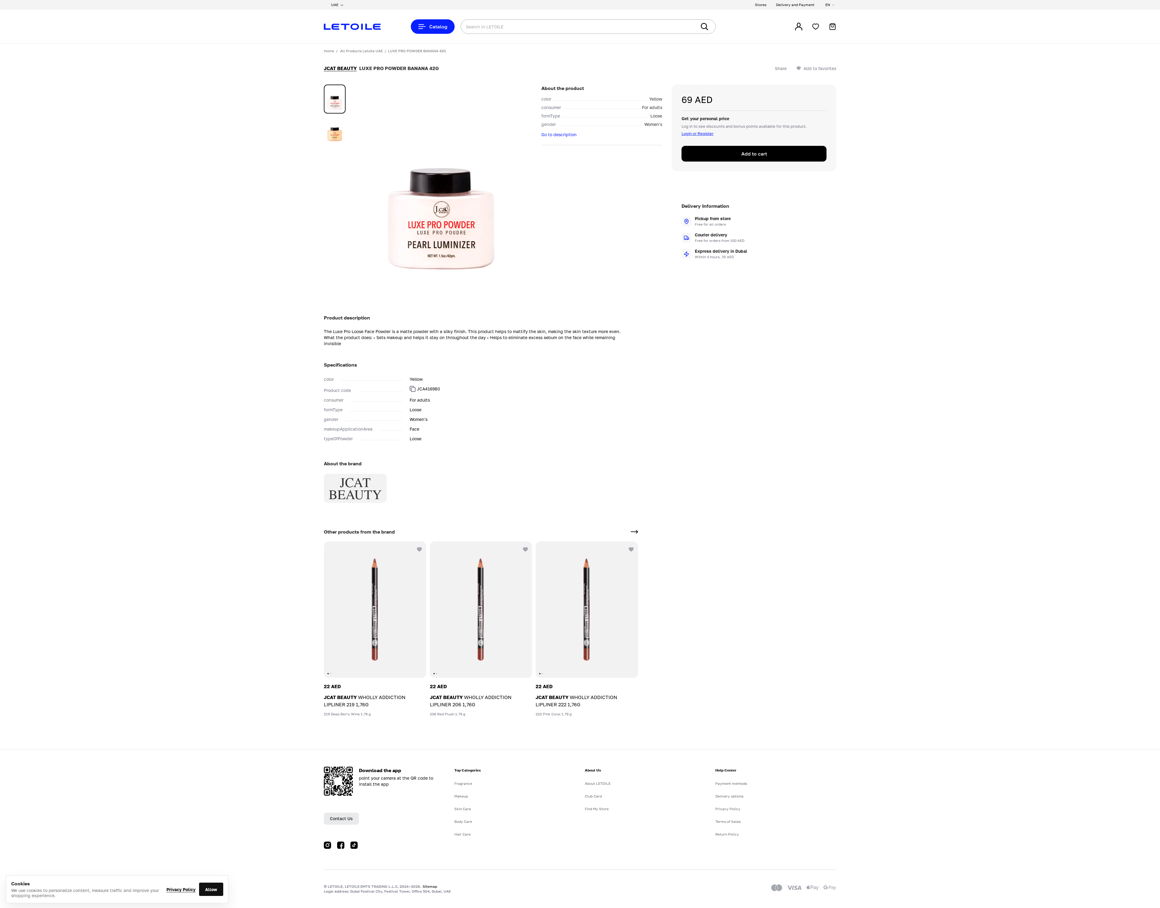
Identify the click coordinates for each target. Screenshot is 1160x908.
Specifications (340, 365)
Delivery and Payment (795, 4)
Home (329, 51)
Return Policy (727, 834)
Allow (211, 889)
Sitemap (430, 886)
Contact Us (341, 818)
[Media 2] (335, 130)
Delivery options (729, 796)
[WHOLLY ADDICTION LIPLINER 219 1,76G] (375, 609)
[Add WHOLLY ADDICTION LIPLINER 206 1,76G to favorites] (524, 548)
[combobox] (566, 27)
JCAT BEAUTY (340, 68)
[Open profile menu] (798, 26)
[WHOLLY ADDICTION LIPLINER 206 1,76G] (481, 609)
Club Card (593, 796)
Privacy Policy (180, 889)
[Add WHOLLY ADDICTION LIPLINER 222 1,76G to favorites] (630, 548)
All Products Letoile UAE (361, 51)
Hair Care (462, 834)
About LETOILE (598, 783)
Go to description (559, 134)
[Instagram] (327, 845)
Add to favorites (820, 68)
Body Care (463, 821)
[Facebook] (340, 845)
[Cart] (832, 26)
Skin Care (462, 809)
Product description (347, 318)
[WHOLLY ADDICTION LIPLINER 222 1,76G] (587, 609)
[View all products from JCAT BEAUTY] (634, 531)
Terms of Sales (728, 821)
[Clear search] (683, 26)
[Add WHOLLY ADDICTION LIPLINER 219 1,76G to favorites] (419, 548)
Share (781, 68)
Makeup (461, 796)
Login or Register (698, 133)
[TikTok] (354, 845)
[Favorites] (815, 26)
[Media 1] (335, 99)
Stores (760, 4)
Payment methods (731, 783)
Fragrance (463, 783)
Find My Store (597, 809)
